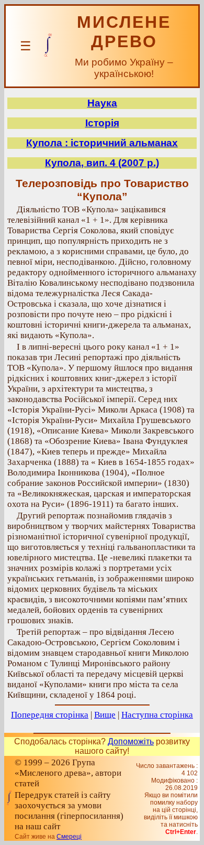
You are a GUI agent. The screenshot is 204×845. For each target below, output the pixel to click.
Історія (102, 122)
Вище (105, 715)
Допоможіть (131, 741)
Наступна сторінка (157, 715)
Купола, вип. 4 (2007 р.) (102, 162)
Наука (102, 103)
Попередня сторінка (49, 715)
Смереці (69, 836)
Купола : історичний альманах (102, 142)
